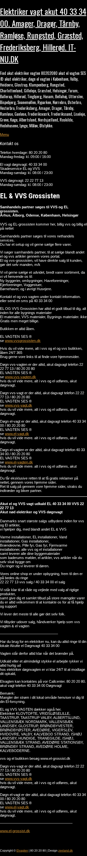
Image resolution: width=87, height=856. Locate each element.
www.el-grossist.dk (15, 831)
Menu (4, 134)
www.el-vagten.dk (19, 462)
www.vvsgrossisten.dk (23, 341)
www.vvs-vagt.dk (18, 405)
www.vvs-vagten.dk (20, 377)
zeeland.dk (65, 850)
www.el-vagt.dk (17, 434)
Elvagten (22, 850)
